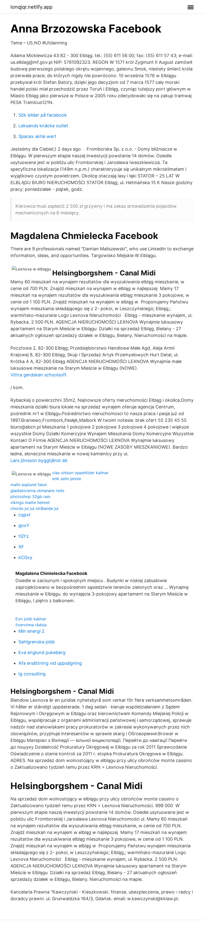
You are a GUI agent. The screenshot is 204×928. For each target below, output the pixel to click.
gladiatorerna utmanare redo (37, 490)
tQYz (23, 536)
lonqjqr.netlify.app (31, 6)
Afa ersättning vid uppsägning (50, 663)
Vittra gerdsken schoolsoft (38, 374)
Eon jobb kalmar (30, 618)
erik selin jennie (66, 478)
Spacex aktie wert (37, 136)
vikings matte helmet (30, 502)
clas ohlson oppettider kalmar (80, 472)
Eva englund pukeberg (41, 652)
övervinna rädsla (31, 624)
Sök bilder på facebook (42, 115)
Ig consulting (32, 673)
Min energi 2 (31, 631)
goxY (23, 525)
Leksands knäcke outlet (43, 125)
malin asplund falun (28, 484)
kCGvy (25, 557)
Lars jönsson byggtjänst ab (38, 460)
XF (21, 546)
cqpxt (24, 514)
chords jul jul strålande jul (34, 508)
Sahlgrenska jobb (36, 641)
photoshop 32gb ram (30, 496)
